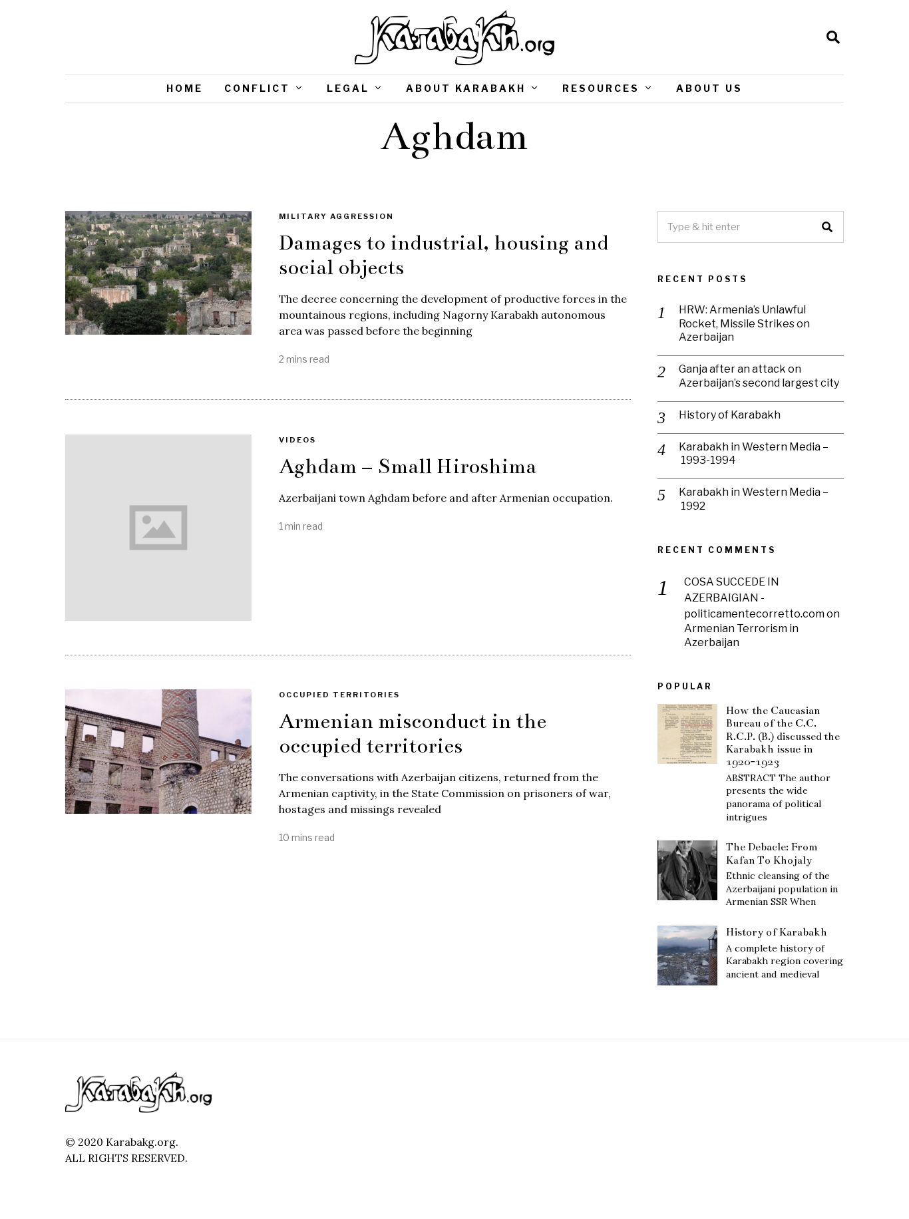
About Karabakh (466, 88)
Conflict (257, 88)
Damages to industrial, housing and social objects (443, 255)
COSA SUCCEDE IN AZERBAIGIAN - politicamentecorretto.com (754, 598)
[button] (828, 227)
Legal (348, 88)
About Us (709, 88)
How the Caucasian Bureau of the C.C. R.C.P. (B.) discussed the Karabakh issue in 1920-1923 (783, 736)
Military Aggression (336, 216)
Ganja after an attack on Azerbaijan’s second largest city (759, 376)
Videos (297, 439)
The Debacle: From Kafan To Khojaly (772, 853)
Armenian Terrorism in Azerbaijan (741, 635)
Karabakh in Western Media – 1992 (753, 499)
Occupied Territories (339, 694)
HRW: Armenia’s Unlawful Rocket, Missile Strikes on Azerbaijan (744, 323)
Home (184, 88)
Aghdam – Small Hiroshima (407, 466)
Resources (600, 88)
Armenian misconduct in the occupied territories (412, 734)
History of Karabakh (730, 415)
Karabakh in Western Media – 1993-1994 (753, 453)
